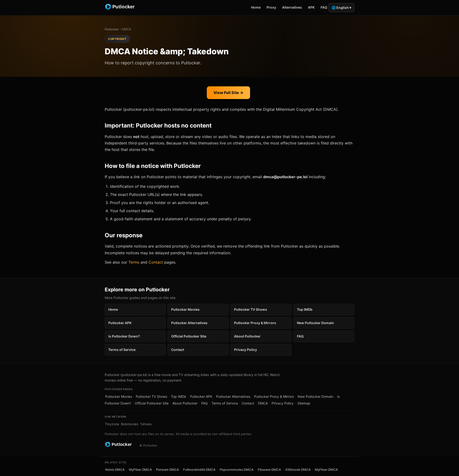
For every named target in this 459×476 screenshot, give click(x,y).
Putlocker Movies (185, 309)
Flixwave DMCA (269, 469)
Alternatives (292, 7)
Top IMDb (304, 309)
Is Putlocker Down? (124, 336)
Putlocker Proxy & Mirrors (255, 323)
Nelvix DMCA (115, 469)
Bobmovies (129, 424)
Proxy (271, 7)
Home (256, 7)
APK (311, 7)
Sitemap (303, 403)
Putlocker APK (119, 323)
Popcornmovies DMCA (236, 469)
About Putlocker (247, 336)
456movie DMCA (298, 469)
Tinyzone (112, 424)
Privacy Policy (245, 350)
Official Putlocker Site (188, 336)
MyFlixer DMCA (140, 469)
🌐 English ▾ (341, 8)
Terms (133, 262)
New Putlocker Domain (315, 323)
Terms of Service (122, 350)
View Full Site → (228, 92)
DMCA (263, 403)
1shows (146, 424)
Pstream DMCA (167, 469)
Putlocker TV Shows (250, 309)
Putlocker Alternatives (189, 323)
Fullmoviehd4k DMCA (199, 469)
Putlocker (112, 29)
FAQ (324, 7)
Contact (155, 262)
